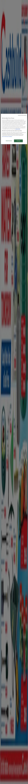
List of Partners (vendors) (7, 136)
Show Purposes (9, 140)
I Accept (18, 140)
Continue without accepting (22, 115)
